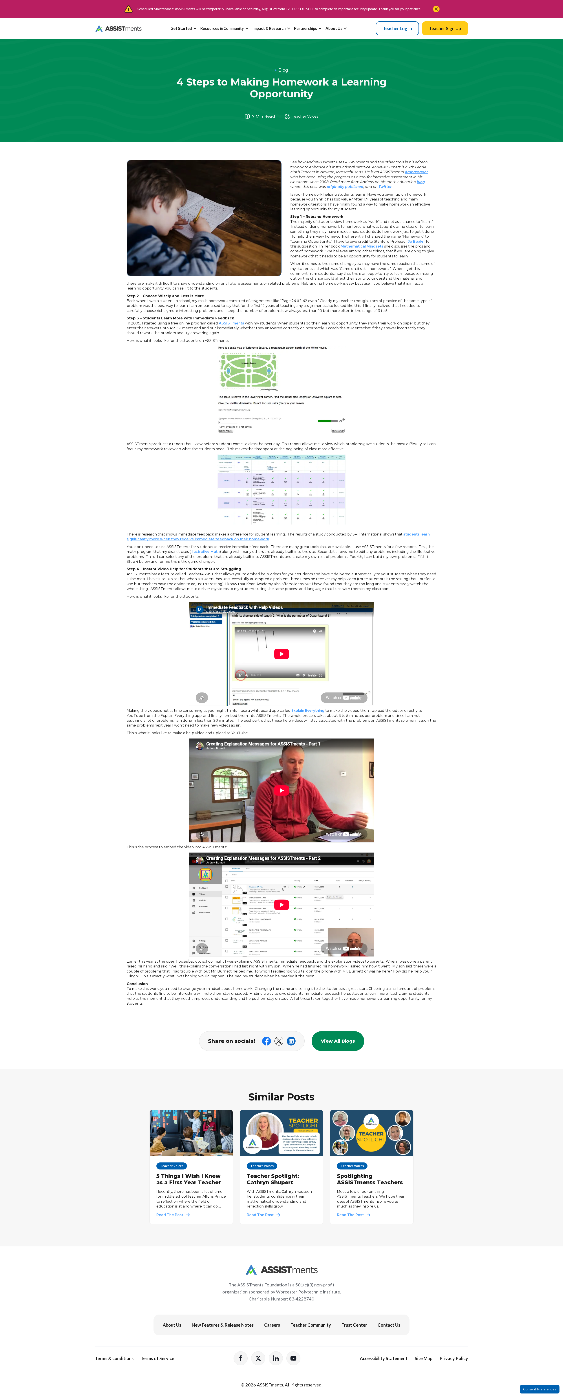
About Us (172, 1325)
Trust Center (354, 1325)
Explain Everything (307, 711)
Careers (272, 1325)
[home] (118, 28)
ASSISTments (231, 323)
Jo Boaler (416, 241)
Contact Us (389, 1325)
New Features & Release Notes (223, 1325)
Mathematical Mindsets (362, 246)
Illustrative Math (205, 552)
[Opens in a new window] (241, 1358)
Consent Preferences (539, 1389)
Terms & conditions (114, 1358)
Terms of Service (157, 1358)
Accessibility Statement (384, 1358)
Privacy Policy (454, 1358)
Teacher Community (311, 1325)
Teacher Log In (397, 28)
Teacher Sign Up (445, 28)
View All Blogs (338, 1041)
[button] (185, 30)
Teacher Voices (305, 116)
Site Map (423, 1358)
